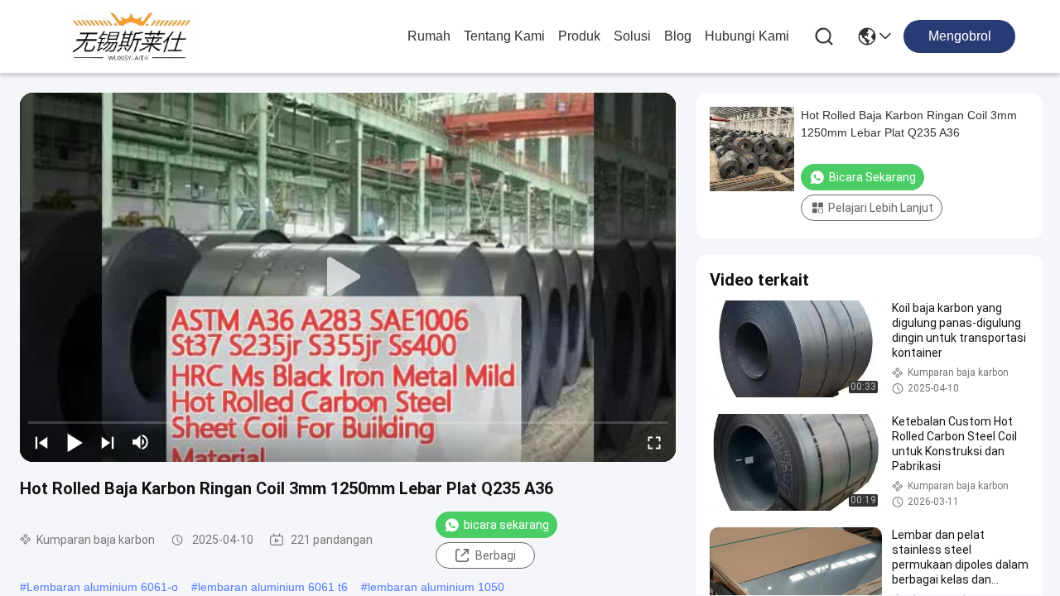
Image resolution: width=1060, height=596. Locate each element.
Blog (677, 36)
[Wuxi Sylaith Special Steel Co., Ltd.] (131, 36)
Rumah (428, 36)
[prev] (41, 442)
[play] (348, 277)
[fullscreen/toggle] (654, 442)
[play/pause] (74, 442)
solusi (632, 36)
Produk (579, 36)
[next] (107, 442)
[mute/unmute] (140, 442)
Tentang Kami (504, 36)
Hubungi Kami (747, 36)
